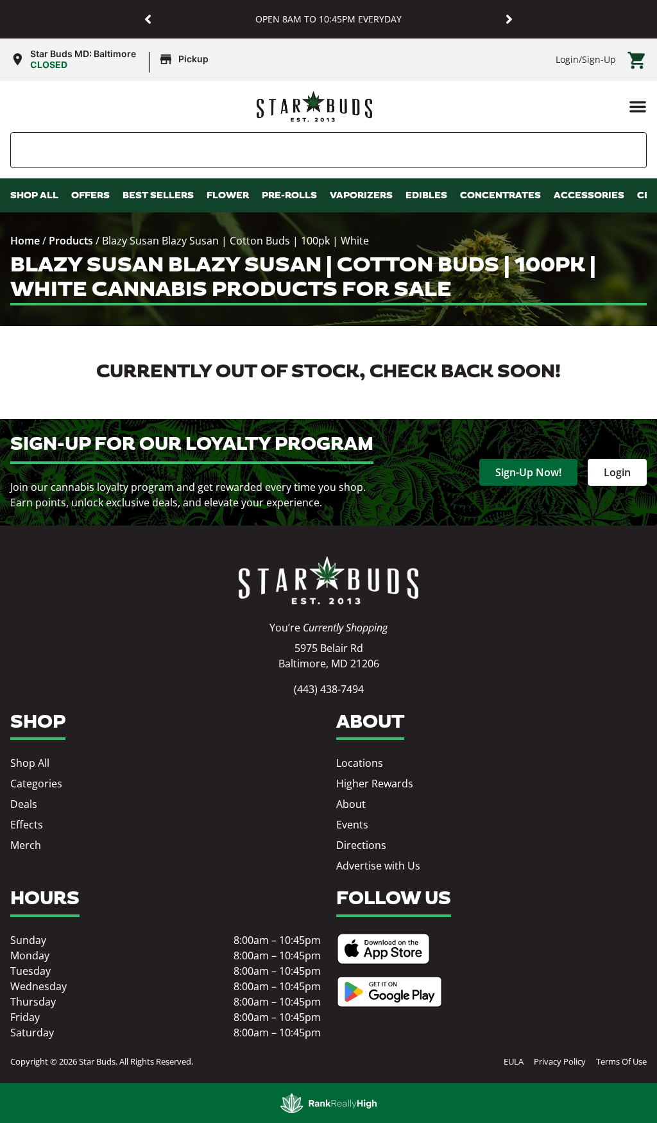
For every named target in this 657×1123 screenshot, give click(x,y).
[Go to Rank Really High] (328, 1103)
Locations (359, 763)
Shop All (29, 763)
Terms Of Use (621, 1061)
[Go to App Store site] (383, 948)
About (351, 804)
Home (25, 241)
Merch (25, 845)
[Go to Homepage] (328, 580)
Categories (36, 783)
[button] (148, 19)
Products (71, 241)
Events (352, 825)
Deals (23, 804)
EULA (514, 1061)
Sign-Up (599, 59)
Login (567, 59)
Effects (26, 825)
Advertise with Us (378, 866)
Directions (361, 845)
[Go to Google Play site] (389, 991)
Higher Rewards (374, 783)
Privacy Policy (560, 1061)
